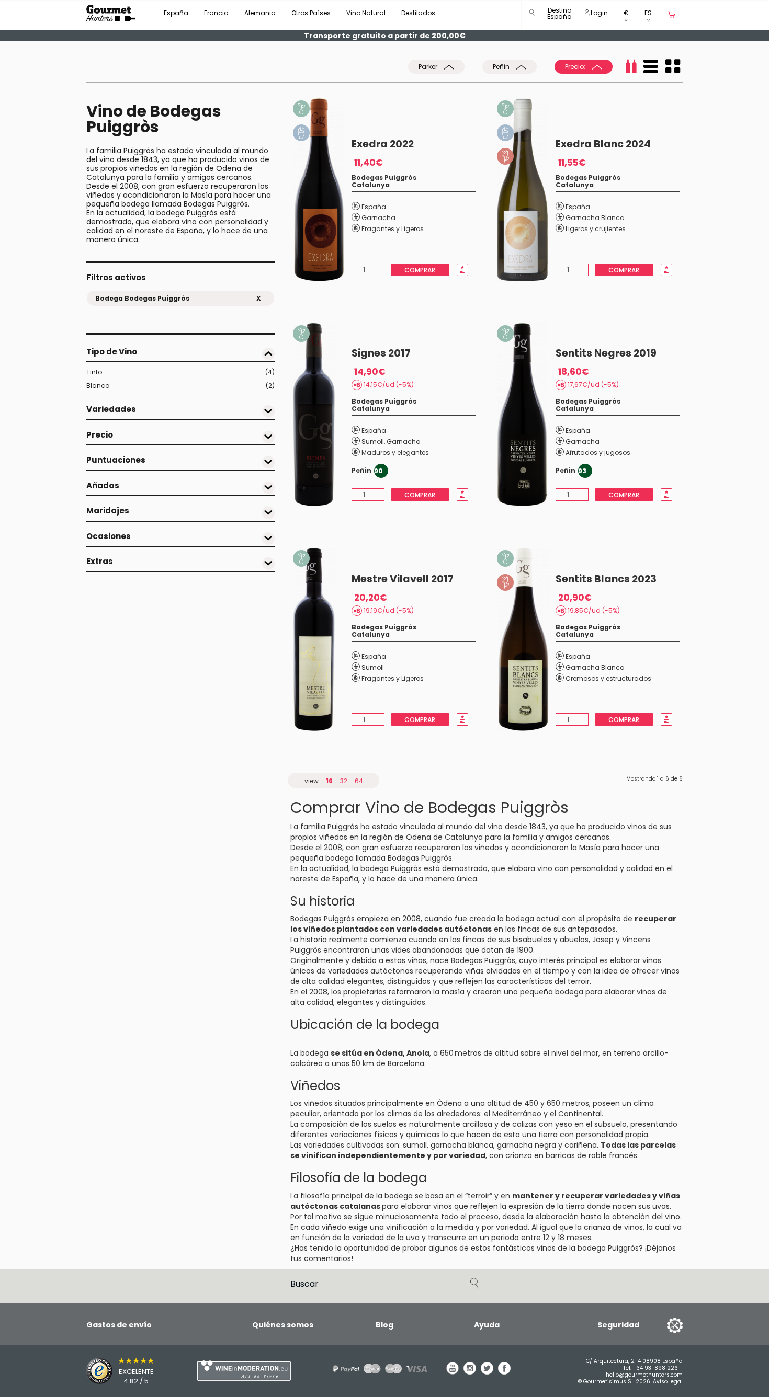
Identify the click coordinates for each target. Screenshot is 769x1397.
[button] (559, 15)
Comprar (419, 270)
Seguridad (618, 1325)
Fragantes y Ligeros (392, 228)
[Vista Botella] (631, 66)
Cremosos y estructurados (608, 678)
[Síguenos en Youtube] (452, 1372)
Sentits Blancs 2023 (606, 579)
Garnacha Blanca (595, 217)
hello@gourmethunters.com (644, 1375)
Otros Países (311, 12)
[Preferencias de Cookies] (662, 1325)
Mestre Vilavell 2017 (403, 579)
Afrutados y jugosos (598, 452)
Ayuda (487, 1325)
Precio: (576, 66)
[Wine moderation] (242, 1370)
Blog (384, 1325)
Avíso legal (668, 1381)
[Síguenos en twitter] (487, 1372)
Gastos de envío (119, 1325)
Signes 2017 (381, 353)
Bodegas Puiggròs (384, 177)
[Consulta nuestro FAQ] (376, 1368)
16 (329, 780)
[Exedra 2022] (322, 189)
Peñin (502, 66)
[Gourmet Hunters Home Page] (110, 13)
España (176, 12)
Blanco (180, 385)
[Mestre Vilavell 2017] (322, 639)
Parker (429, 66)
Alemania (260, 12)
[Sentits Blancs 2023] (526, 639)
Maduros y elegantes (395, 452)
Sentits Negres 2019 (606, 353)
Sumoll (372, 441)
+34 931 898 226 (655, 1368)
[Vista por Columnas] (672, 66)
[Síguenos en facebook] (504, 1372)
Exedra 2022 (383, 144)
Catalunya (371, 184)
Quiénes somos (282, 1325)
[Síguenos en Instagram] (469, 1372)
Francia (216, 12)
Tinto (180, 372)
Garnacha (378, 217)
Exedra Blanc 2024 (603, 144)
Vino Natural (366, 12)
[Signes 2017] (322, 414)
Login (598, 12)
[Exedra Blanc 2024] (526, 189)
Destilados (418, 12)
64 (359, 780)
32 (343, 780)
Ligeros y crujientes (596, 228)
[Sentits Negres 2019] (526, 414)
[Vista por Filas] (650, 66)
